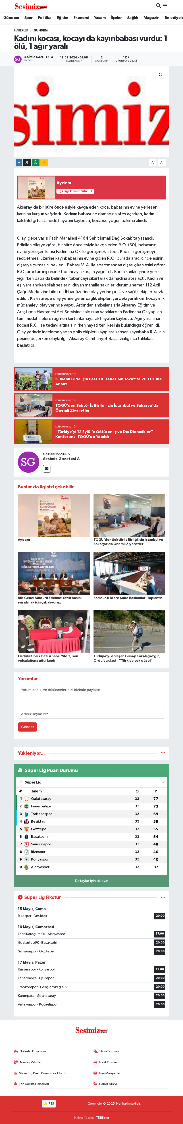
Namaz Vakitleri (31, 1062)
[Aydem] (54, 515)
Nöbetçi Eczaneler (33, 1051)
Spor (28, 18)
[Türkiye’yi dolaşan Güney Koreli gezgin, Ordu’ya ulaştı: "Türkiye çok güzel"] (129, 632)
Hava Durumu (109, 1051)
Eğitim (62, 18)
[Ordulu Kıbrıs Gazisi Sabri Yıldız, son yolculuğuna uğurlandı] (54, 632)
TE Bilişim (102, 1117)
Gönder (27, 727)
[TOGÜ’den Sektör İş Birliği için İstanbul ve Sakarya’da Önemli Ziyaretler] (129, 515)
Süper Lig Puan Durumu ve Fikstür (43, 1073)
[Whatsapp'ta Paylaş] (36, 162)
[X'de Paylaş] (27, 162)
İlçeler (116, 18)
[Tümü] (163, 753)
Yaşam (100, 18)
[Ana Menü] (165, 6)
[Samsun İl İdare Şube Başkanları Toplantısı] (129, 573)
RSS (51, 1103)
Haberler (21, 30)
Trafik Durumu (109, 1062)
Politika (44, 18)
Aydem (24, 539)
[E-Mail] (46, 469)
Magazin (151, 18)
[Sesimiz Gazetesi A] (28, 462)
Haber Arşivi (108, 1084)
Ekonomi (81, 18)
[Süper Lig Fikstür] (163, 897)
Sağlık (132, 18)
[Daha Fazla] (44, 162)
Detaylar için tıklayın (91, 881)
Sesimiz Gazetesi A (61, 459)
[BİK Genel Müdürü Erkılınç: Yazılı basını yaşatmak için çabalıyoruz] (54, 573)
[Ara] (158, 6)
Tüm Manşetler (110, 1073)
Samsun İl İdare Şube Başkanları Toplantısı (128, 598)
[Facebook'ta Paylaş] (19, 162)
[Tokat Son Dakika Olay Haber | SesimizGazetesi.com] (31, 6)
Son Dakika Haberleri (34, 1084)
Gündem (11, 18)
